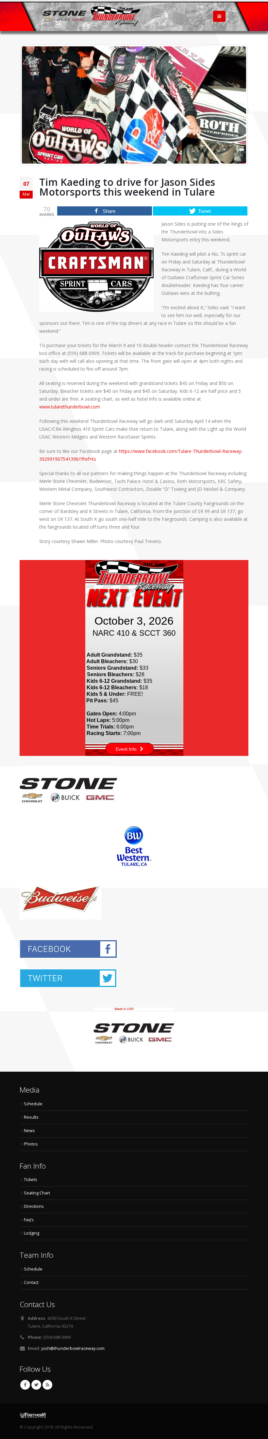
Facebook (25, 1385)
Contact (31, 1282)
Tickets (30, 1179)
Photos (31, 1144)
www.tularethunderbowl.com (69, 407)
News (29, 1130)
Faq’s (29, 1220)
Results (31, 1117)
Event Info (126, 749)
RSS (47, 1385)
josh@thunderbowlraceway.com (73, 1348)
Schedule (33, 1104)
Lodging (31, 1233)
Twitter (36, 1385)
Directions (34, 1206)
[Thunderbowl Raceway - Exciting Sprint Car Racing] (91, 16)
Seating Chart (37, 1193)
